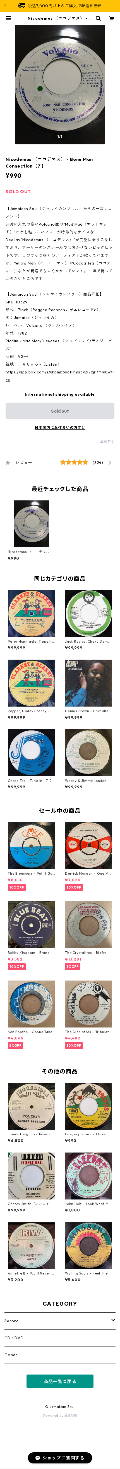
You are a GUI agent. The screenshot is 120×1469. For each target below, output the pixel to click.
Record (11, 1320)
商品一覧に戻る (60, 1381)
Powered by (54, 1415)
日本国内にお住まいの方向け (60, 427)
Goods (11, 1354)
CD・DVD (14, 1337)
